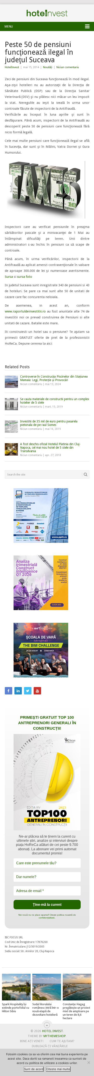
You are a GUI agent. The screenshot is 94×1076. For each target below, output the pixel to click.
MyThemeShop (54, 1036)
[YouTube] (37, 690)
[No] (88, 1062)
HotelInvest (12, 67)
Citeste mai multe (58, 1069)
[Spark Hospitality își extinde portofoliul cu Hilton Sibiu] (16, 987)
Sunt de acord (33, 1069)
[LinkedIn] (18, 690)
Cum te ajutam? (62, 1041)
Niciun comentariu (67, 67)
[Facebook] (8, 690)
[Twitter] (27, 690)
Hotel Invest (47, 13)
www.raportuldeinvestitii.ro (25, 311)
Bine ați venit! (31, 1041)
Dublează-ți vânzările (50, 1046)
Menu (8, 26)
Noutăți (47, 67)
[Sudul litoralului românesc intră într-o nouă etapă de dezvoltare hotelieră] (46, 987)
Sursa (9, 277)
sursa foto (24, 277)
